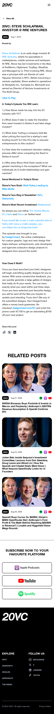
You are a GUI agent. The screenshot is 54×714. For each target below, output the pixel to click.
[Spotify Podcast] (41, 398)
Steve (21, 214)
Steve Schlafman (11, 53)
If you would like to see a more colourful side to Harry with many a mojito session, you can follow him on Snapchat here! (27, 224)
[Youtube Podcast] (50, 398)
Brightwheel (44, 204)
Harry (9, 214)
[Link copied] (4, 332)
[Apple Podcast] (45, 398)
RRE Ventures (9, 56)
